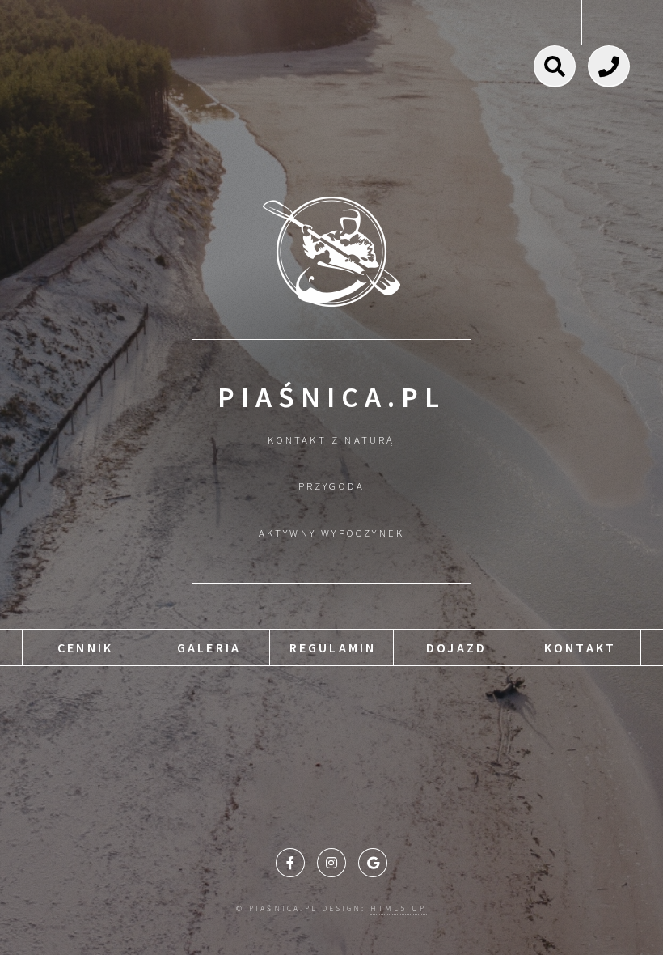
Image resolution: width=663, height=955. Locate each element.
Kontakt (580, 647)
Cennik (85, 647)
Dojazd (456, 647)
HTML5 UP (398, 909)
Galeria (209, 647)
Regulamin (333, 647)
